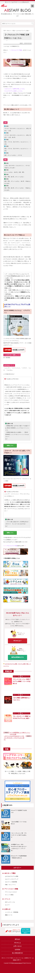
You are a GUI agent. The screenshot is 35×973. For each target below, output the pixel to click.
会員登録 (17, 949)
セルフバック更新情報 (11, 882)
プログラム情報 (22, 664)
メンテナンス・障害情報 (11, 912)
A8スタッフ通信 (9, 873)
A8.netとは (17, 942)
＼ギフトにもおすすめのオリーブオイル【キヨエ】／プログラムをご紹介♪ (14, 737)
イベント (7, 899)
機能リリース (8, 915)
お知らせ (7, 909)
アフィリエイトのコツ (11, 892)
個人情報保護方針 (17, 953)
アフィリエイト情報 (11, 889)
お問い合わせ (17, 946)
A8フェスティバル (10, 902)
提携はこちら (10, 445)
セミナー (7, 905)
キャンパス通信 (9, 894)
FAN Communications (17, 963)
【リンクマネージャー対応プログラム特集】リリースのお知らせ (21, 681)
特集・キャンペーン (10, 884)
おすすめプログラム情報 (11, 664)
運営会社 (17, 939)
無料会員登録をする (17, 657)
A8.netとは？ (17, 640)
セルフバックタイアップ (11, 879)
